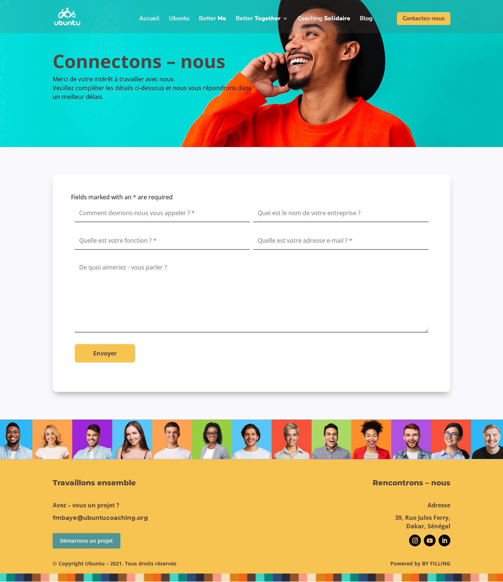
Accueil (149, 19)
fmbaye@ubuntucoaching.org (100, 517)
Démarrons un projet (86, 540)
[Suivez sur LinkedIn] (444, 540)
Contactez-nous (423, 18)
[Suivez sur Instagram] (415, 540)
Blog (366, 19)
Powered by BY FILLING (420, 563)
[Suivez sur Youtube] (430, 540)
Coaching (324, 19)
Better (212, 19)
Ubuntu (179, 19)
